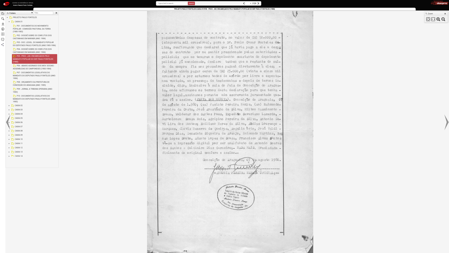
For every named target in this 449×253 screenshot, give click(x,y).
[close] (445, 13)
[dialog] (436, 17)
